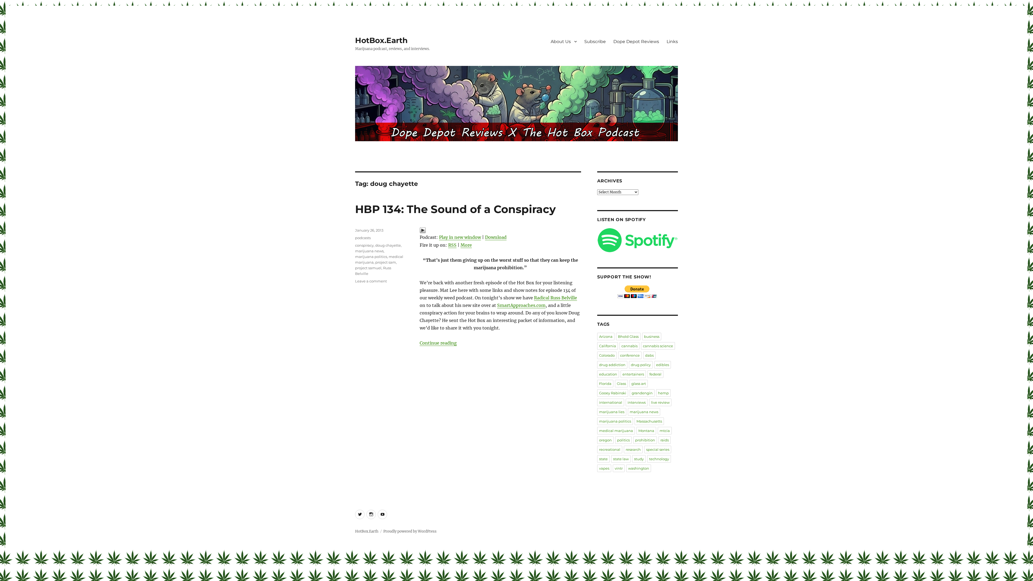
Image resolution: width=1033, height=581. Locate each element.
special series (657, 449)
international (610, 402)
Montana (646, 430)
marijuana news (369, 251)
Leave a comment (371, 281)
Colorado (607, 355)
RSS (452, 245)
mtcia (665, 430)
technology (659, 459)
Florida (605, 383)
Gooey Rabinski (612, 393)
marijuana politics (371, 256)
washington (638, 468)
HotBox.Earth (381, 40)
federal (655, 374)
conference (630, 355)
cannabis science (658, 346)
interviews (637, 402)
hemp (663, 393)
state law (621, 459)
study (639, 459)
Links (672, 41)
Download (496, 237)
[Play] (500, 230)
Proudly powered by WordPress (410, 531)
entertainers (633, 374)
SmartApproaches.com (521, 305)
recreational (609, 449)
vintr (619, 468)
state (603, 459)
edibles (662, 365)
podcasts (363, 238)
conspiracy (364, 245)
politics (623, 440)
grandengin (642, 393)
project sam (385, 262)
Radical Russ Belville (555, 297)
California (607, 346)
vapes (604, 468)
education (608, 374)
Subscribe (595, 41)
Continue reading (438, 343)
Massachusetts (649, 421)
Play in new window (460, 237)
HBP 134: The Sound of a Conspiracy (455, 209)
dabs (649, 355)
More (466, 245)
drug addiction (612, 365)
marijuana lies (611, 412)
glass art (638, 383)
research (633, 449)
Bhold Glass (628, 336)
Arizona (606, 336)
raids (664, 440)
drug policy (641, 365)
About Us (561, 41)
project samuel (368, 268)
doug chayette (388, 245)
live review (660, 402)
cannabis (629, 346)
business (651, 336)
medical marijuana (616, 430)
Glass (621, 383)
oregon (605, 440)
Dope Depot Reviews (636, 41)
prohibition (645, 440)
